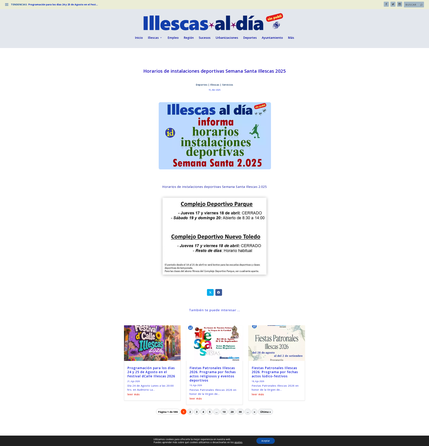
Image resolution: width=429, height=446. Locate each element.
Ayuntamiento (272, 38)
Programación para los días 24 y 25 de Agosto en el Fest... (63, 4)
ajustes (238, 442)
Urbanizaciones (227, 38)
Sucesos (204, 38)
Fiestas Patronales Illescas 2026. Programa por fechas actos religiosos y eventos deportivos (213, 374)
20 (232, 411)
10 (224, 411)
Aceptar (265, 440)
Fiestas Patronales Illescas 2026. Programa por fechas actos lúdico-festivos (275, 372)
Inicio (139, 38)
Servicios (227, 84)
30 (240, 411)
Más (291, 38)
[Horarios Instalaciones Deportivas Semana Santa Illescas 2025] (214, 273)
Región (189, 38)
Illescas (153, 38)
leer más (133, 394)
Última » (265, 411)
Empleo (173, 38)
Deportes (250, 38)
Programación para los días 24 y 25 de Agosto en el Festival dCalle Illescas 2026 (151, 372)
